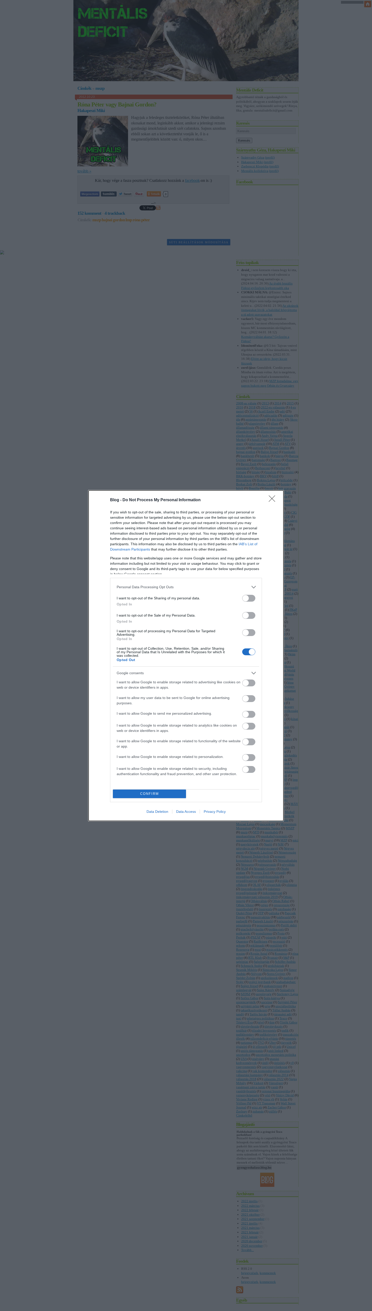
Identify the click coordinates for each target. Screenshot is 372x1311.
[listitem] (186, 587)
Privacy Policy (215, 812)
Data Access (186, 812)
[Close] (273, 500)
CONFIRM (149, 794)
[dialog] (186, 655)
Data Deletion (157, 812)
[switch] (248, 598)
